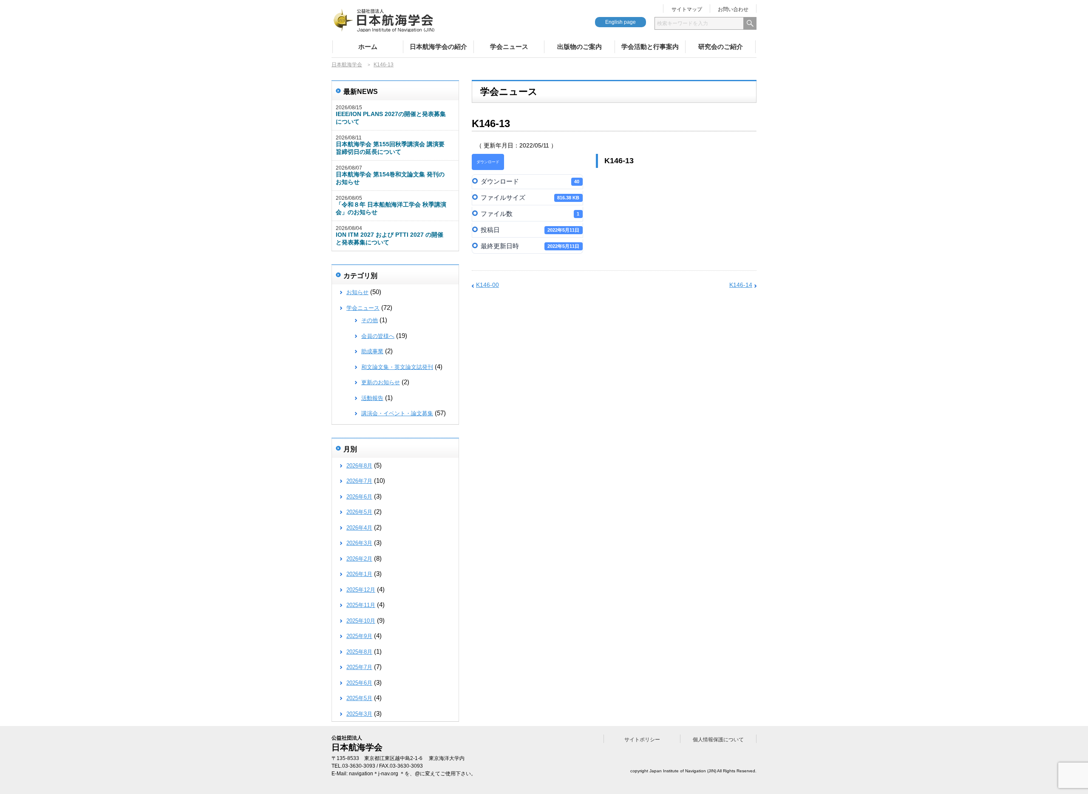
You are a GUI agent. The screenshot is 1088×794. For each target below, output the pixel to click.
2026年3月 (359, 543)
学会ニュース (509, 46)
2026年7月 (359, 481)
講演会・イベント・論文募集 (397, 413)
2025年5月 (359, 698)
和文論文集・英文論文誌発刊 (397, 367)
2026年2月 (359, 559)
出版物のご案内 (579, 46)
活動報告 (372, 398)
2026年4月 (359, 528)
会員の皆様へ (377, 336)
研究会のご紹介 (720, 46)
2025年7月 (359, 667)
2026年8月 (359, 465)
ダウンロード (487, 162)
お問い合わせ (733, 9)
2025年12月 (360, 590)
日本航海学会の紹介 (438, 46)
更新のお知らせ (380, 382)
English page (620, 22)
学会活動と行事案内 (650, 46)
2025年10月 (360, 621)
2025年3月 (359, 714)
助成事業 (372, 351)
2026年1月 (359, 574)
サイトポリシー (642, 740)
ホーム (367, 46)
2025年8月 (359, 652)
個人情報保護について (718, 740)
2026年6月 (359, 496)
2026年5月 (359, 512)
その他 (369, 320)
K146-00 (487, 284)
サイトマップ (687, 9)
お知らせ (357, 292)
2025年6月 (359, 683)
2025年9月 (359, 636)
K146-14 (740, 284)
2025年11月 (360, 605)
